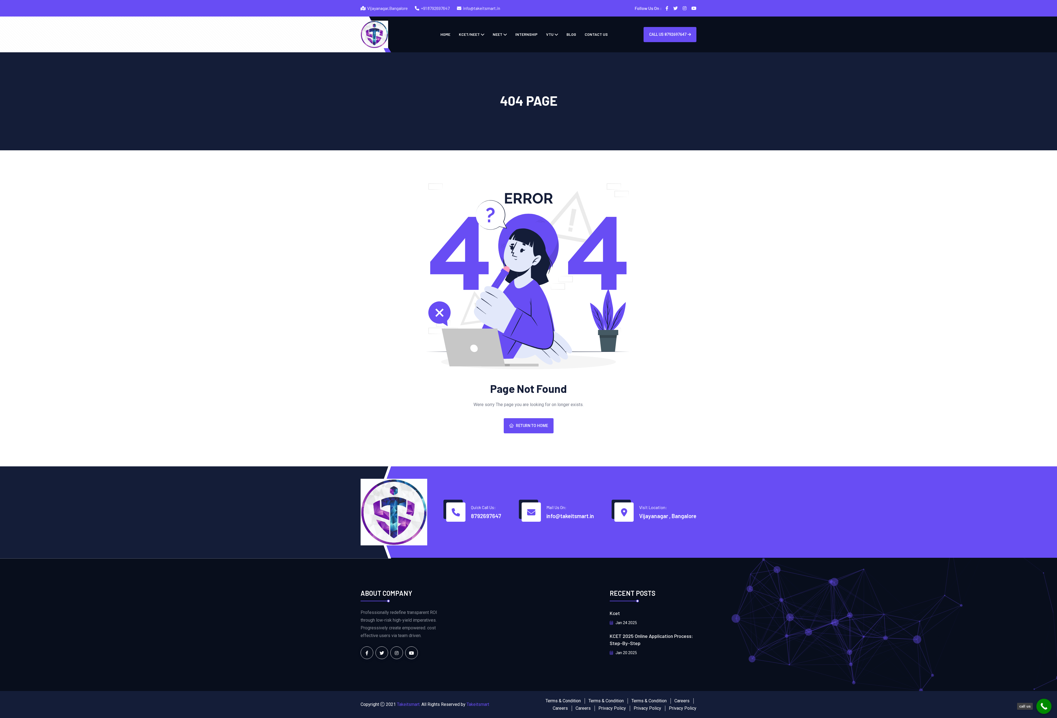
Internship (526, 34)
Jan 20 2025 (626, 653)
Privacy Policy (612, 708)
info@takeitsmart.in (481, 8)
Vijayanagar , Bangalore (667, 516)
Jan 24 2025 (626, 623)
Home (445, 34)
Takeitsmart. (408, 704)
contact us (596, 34)
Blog (571, 34)
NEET (497, 34)
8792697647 (486, 516)
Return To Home (532, 425)
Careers (682, 700)
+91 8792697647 (435, 8)
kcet (615, 613)
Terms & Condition (563, 700)
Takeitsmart (478, 704)
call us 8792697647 (667, 34)
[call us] (1043, 706)
